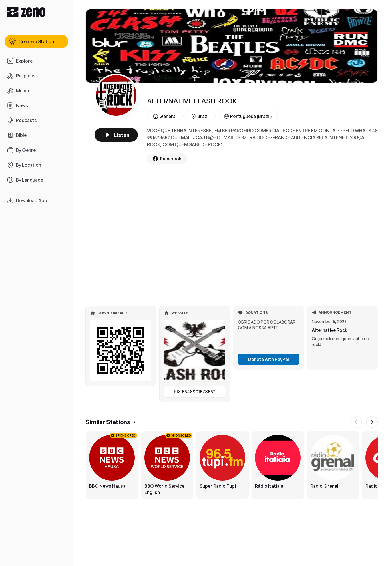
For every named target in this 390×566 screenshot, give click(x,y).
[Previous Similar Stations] (356, 422)
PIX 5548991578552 (195, 391)
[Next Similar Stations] (372, 422)
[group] (231, 465)
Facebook (171, 159)
